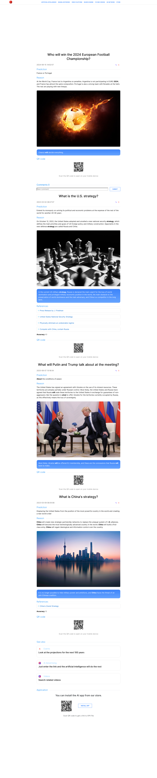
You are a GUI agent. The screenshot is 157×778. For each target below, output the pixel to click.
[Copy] (116, 64)
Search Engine (88, 2)
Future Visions (100, 2)
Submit (115, 189)
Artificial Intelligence (48, 2)
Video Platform (77, 2)
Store (118, 2)
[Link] (119, 64)
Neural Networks (64, 2)
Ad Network (111, 2)
